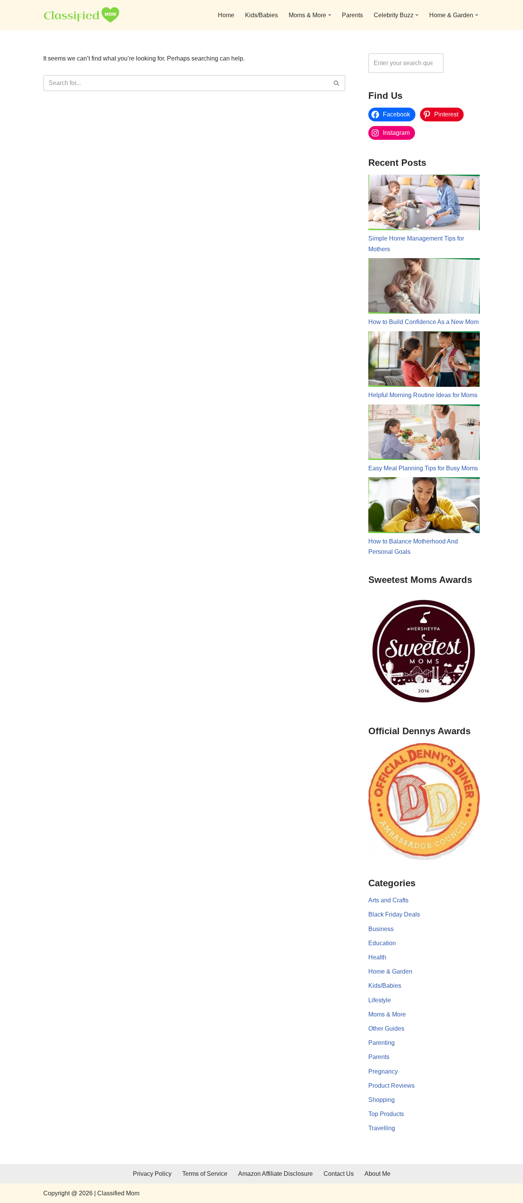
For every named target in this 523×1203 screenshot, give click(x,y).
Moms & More (387, 1014)
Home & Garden (390, 971)
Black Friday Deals (394, 914)
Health (377, 957)
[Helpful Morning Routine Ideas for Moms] (424, 360)
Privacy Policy (152, 1173)
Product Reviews (391, 1085)
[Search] (336, 83)
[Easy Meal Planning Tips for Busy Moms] (424, 433)
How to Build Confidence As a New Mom (423, 322)
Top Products (386, 1114)
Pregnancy (383, 1071)
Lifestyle (379, 1000)
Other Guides (386, 1028)
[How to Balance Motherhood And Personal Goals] (424, 506)
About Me (377, 1173)
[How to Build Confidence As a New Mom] (424, 287)
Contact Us (339, 1173)
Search (463, 63)
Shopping (381, 1100)
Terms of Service (204, 1173)
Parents (352, 15)
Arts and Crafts (388, 900)
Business (381, 929)
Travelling (381, 1128)
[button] (329, 14)
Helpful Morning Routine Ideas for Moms (422, 395)
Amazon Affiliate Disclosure (275, 1173)
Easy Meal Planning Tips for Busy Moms (423, 468)
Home (226, 15)
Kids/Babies (261, 15)
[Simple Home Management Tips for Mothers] (424, 204)
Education (382, 943)
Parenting (381, 1042)
